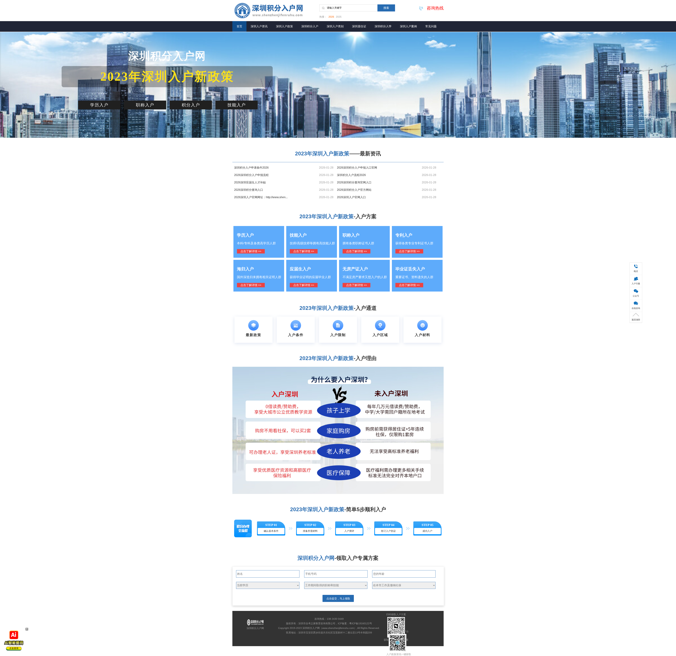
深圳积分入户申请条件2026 (251, 167)
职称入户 (145, 105)
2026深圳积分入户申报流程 (251, 175)
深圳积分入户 (309, 26)
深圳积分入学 (383, 26)
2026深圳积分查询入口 (248, 189)
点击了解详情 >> (250, 251)
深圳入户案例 (408, 26)
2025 (339, 16)
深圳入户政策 (284, 26)
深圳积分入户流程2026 (351, 175)
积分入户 (191, 105)
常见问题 (431, 26)
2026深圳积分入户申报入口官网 (357, 167)
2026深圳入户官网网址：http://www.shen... (261, 197)
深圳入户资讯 (259, 26)
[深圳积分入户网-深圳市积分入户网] (273, 10)
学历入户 (99, 105)
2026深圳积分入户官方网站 (354, 189)
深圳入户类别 (335, 26)
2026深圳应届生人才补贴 (250, 182)
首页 (239, 26)
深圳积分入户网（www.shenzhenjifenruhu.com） (329, 628)
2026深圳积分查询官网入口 (354, 182)
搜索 (386, 7)
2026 (331, 16)
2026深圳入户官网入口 (351, 197)
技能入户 (236, 105)
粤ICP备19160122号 (360, 623)
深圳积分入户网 (255, 628)
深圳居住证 (359, 26)
